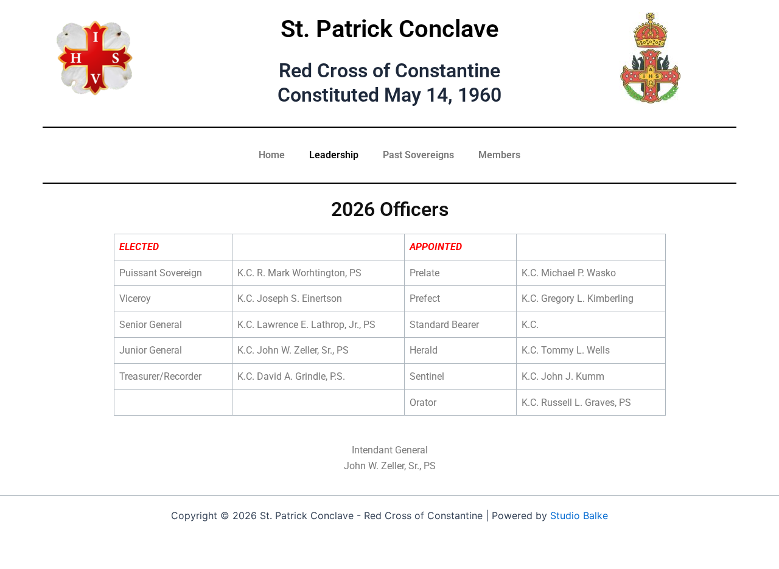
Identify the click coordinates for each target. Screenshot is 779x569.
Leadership (333, 155)
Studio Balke (579, 515)
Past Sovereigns (418, 155)
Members (499, 155)
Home (272, 155)
